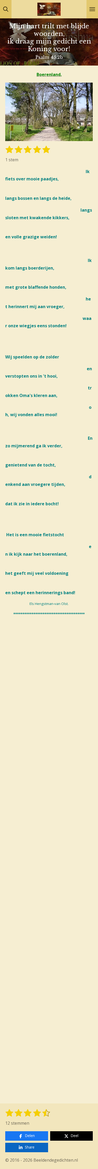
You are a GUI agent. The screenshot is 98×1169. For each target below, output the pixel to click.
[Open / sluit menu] (92, 9)
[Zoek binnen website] (5, 9)
